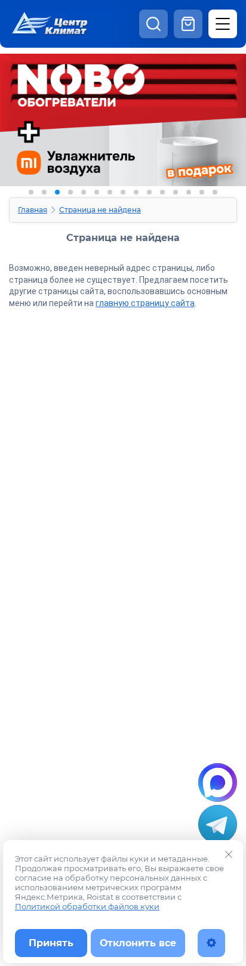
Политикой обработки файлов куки (87, 906)
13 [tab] (188, 192)
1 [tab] (31, 192)
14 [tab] (201, 192)
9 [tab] (136, 192)
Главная (32, 209)
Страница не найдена (100, 209)
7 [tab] (109, 192)
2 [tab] (44, 192)
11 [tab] (162, 192)
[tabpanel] (123, 130)
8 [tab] (123, 192)
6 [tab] (96, 192)
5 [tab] (83, 192)
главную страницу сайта (145, 303)
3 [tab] (57, 192)
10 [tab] (149, 192)
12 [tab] (175, 192)
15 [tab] (215, 192)
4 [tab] (70, 192)
